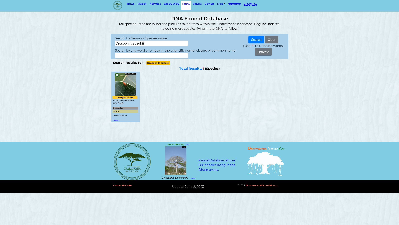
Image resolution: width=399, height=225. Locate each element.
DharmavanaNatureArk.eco (261, 185)
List (187, 144)
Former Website (122, 185)
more (193, 178)
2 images (116, 120)
